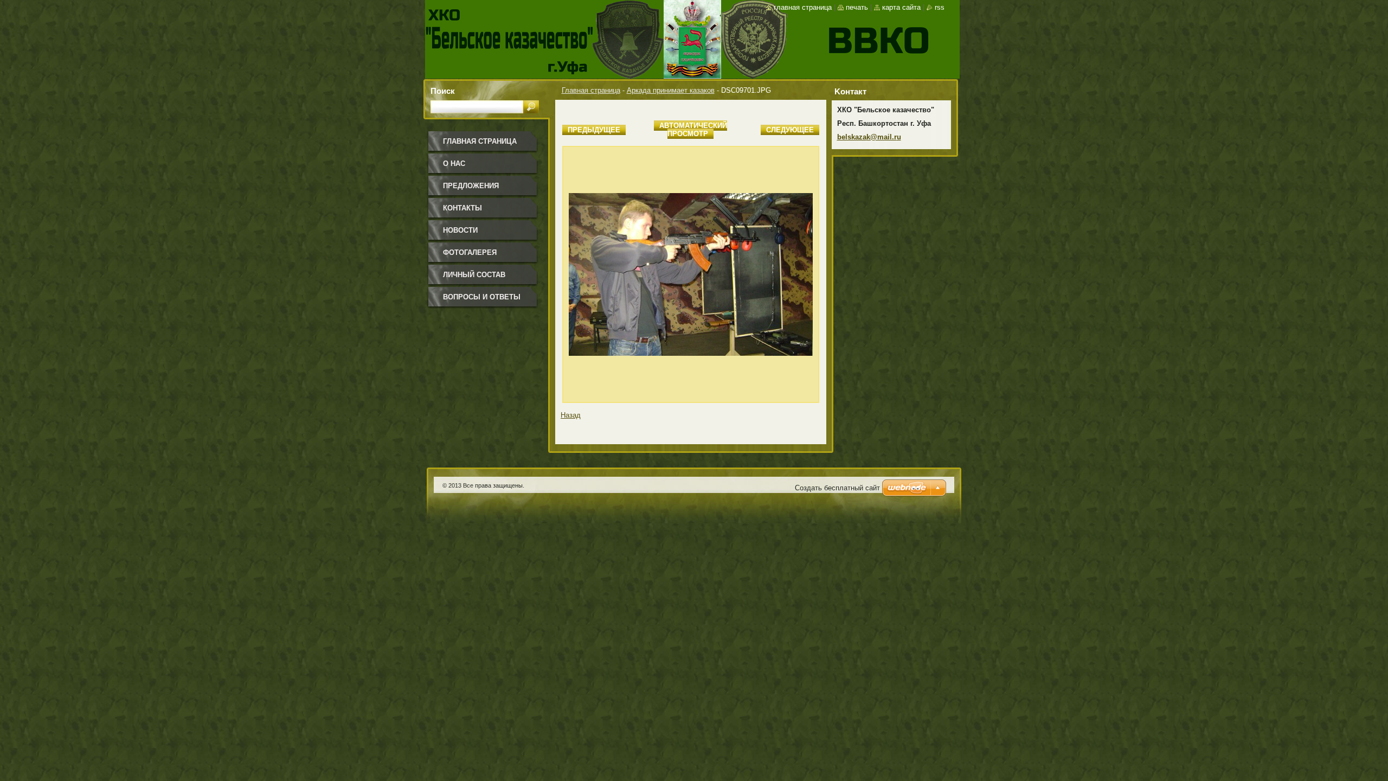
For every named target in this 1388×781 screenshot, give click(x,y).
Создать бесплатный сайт (837, 488)
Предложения (471, 186)
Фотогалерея (470, 252)
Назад (571, 415)
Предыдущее (594, 130)
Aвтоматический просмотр (693, 129)
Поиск (442, 90)
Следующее (790, 130)
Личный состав (474, 275)
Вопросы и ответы (481, 297)
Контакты (462, 208)
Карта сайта (901, 7)
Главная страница (591, 90)
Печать (857, 7)
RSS (939, 7)
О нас (454, 163)
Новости (460, 230)
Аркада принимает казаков (671, 90)
